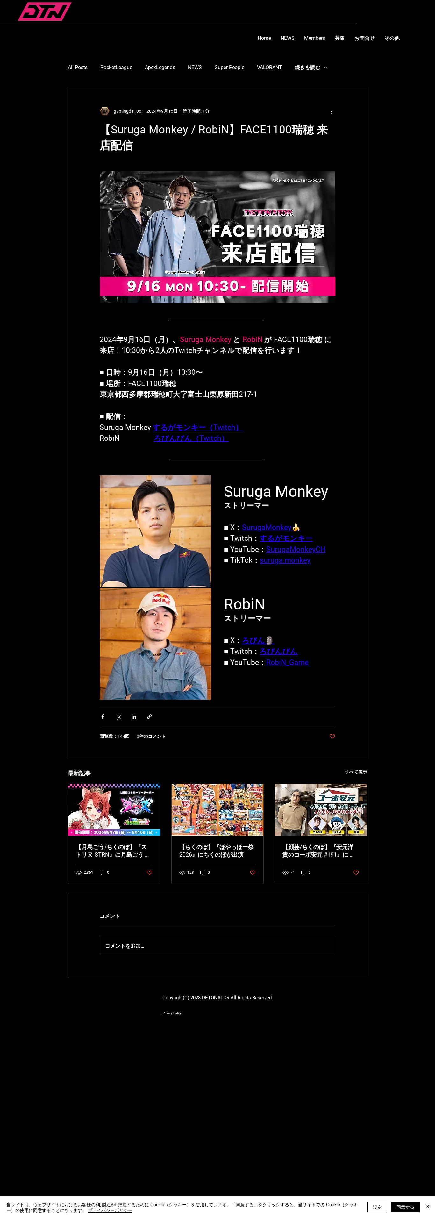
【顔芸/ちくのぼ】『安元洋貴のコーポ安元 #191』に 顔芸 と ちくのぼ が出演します (318, 851)
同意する (405, 1207)
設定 (377, 1207)
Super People (229, 67)
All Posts (78, 67)
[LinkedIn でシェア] (134, 717)
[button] (365, 38)
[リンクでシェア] (149, 717)
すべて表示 (356, 771)
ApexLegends (160, 67)
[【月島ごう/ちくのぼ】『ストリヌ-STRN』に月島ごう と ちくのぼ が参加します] (114, 810)
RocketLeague (116, 67)
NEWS (195, 67)
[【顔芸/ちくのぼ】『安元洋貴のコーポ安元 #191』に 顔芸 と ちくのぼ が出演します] (321, 810)
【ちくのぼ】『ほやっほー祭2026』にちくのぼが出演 (216, 851)
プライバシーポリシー (110, 1210)
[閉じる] (427, 1207)
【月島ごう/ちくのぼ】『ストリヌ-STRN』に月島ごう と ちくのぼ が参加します (113, 851)
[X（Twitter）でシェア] (118, 717)
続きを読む (307, 67)
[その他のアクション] (331, 111)
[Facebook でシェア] (103, 717)
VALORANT (269, 67)
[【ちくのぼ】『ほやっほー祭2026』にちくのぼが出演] (218, 810)
